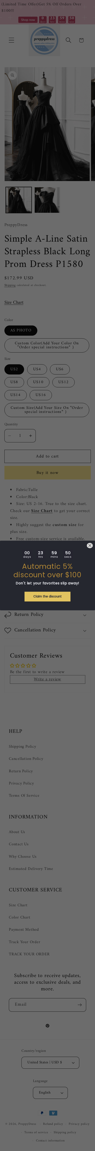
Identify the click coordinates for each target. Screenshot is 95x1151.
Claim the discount (47, 596)
